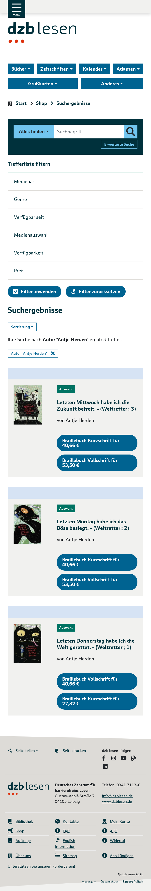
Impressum (88, 882)
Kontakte (71, 821)
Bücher (18, 69)
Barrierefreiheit (132, 882)
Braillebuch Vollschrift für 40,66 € (89, 681)
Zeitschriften (54, 69)
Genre (20, 199)
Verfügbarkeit (28, 253)
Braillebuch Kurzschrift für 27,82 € (90, 701)
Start (21, 103)
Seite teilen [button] (25, 750)
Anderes (110, 83)
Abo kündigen (122, 855)
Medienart (25, 181)
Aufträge (23, 840)
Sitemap (70, 855)
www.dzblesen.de (117, 801)
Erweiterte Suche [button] (119, 144)
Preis (19, 271)
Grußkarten (40, 83)
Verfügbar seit (29, 217)
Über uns (23, 855)
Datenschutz (109, 882)
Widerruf (117, 840)
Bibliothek (24, 821)
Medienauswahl (31, 235)
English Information (65, 843)
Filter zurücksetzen (99, 291)
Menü (16, 15)
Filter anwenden (38, 291)
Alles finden (32, 131)
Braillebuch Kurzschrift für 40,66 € (90, 443)
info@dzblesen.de (117, 795)
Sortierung (24, 326)
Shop (41, 103)
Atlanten (126, 69)
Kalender (92, 69)
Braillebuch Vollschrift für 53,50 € (89, 462)
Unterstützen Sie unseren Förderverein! (41, 866)
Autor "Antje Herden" (29, 353)
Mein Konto (120, 821)
